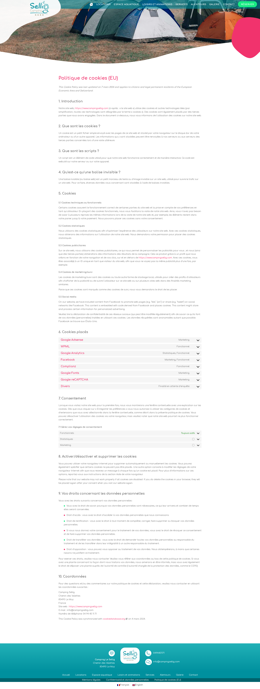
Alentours (165, 675)
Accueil (66, 675)
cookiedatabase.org (114, 619)
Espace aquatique (102, 675)
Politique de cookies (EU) (167, 680)
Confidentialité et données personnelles (127, 680)
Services (150, 675)
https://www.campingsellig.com (91, 108)
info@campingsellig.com (166, 662)
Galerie (179, 675)
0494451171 (158, 653)
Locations (80, 675)
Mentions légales (91, 680)
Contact (193, 675)
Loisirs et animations (129, 675)
